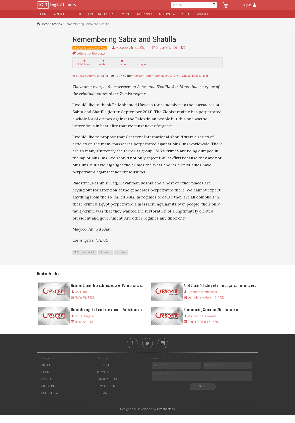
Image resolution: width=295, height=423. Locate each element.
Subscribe (104, 365)
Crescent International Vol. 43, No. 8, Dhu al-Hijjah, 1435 (170, 75)
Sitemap (103, 393)
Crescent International (203, 292)
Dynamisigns (166, 409)
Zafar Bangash (85, 316)
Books (77, 14)
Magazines (145, 14)
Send (202, 386)
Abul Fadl (81, 292)
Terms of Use (107, 372)
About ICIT (204, 14)
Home (44, 14)
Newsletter (106, 386)
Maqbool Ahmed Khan (131, 48)
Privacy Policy (108, 379)
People (186, 14)
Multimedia (167, 14)
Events (126, 14)
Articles (60, 14)
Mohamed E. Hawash (202, 316)
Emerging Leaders (101, 14)
